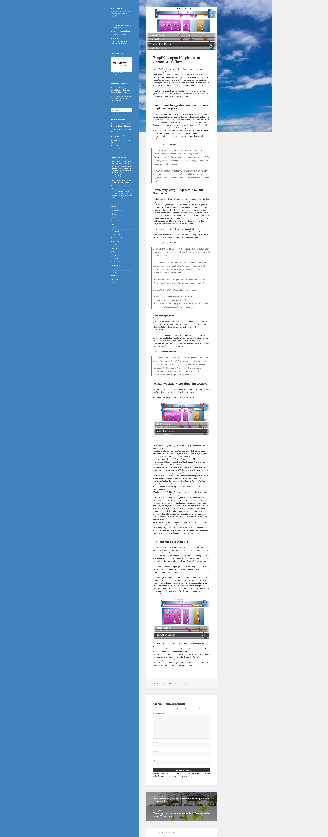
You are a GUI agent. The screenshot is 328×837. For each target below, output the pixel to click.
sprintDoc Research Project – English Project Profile (120, 43)
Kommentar (158, 714)
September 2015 (116, 265)
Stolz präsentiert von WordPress (164, 832)
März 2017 (114, 224)
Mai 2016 (114, 248)
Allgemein (188, 684)
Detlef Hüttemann (176, 684)
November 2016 (116, 231)
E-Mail (156, 751)
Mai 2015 (114, 276)
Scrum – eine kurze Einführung (121, 31)
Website (156, 760)
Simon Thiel (115, 161)
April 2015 (114, 279)
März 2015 (114, 282)
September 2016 (116, 238)
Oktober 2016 (115, 234)
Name (156, 742)
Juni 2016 (114, 245)
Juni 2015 (114, 272)
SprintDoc (116, 8)
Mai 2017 (114, 217)
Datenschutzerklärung (118, 34)
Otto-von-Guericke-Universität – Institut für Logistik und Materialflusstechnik (121, 98)
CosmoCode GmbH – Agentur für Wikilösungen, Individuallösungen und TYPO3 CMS (121, 90)
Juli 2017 (114, 214)
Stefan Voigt (115, 180)
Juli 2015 (114, 269)
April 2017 (114, 221)
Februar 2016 (115, 255)
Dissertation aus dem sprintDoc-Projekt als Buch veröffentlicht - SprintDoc (121, 193)
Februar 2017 (115, 228)
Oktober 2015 (115, 262)
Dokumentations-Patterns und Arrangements (121, 26)
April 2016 (114, 252)
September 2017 (116, 211)
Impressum (115, 38)
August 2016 (115, 241)
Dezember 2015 (116, 258)
